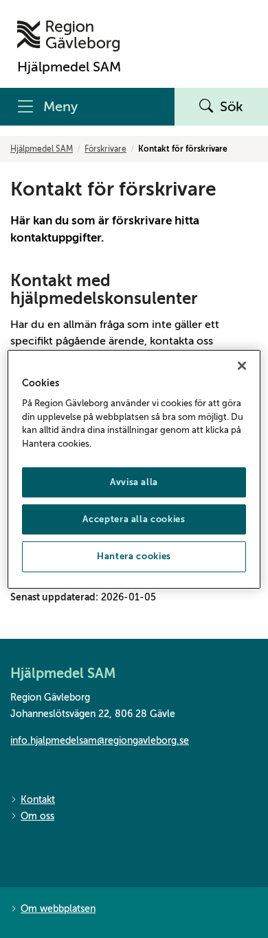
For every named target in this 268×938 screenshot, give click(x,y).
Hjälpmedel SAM (41, 149)
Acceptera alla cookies (133, 519)
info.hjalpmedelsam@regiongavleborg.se (99, 741)
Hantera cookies (134, 556)
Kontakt (38, 800)
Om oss (37, 816)
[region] (134, 469)
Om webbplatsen (58, 909)
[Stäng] (242, 365)
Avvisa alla (134, 482)
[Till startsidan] (69, 36)
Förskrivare (105, 149)
